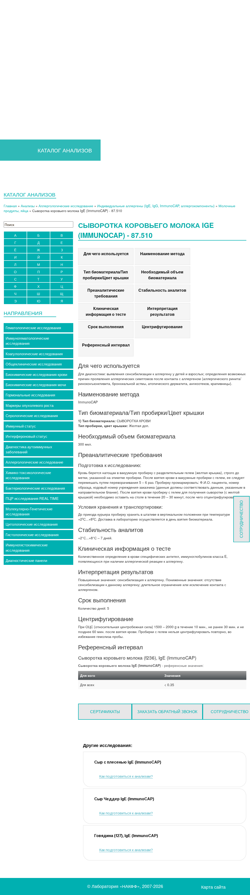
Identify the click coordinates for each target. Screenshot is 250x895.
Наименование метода (162, 253)
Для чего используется (105, 253)
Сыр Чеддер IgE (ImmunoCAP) (124, 799)
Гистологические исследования (32, 534)
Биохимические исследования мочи (36, 384)
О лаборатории (163, 63)
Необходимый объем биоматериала (162, 274)
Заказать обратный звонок (167, 711)
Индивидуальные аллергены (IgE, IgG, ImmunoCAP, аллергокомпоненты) (156, 205)
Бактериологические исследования (35, 488)
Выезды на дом (112, 78)
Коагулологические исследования (34, 353)
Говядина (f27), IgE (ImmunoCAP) (126, 836)
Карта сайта (213, 887)
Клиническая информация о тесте (106, 311)
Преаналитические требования (105, 293)
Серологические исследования (32, 415)
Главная (24, 63)
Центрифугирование (162, 326)
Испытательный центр (211, 63)
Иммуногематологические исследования (27, 341)
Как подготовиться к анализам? (126, 776)
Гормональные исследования (30, 394)
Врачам (46, 63)
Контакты (144, 78)
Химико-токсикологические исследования (28, 475)
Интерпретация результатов (162, 311)
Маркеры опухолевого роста (29, 405)
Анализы (28, 205)
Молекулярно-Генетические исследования (29, 511)
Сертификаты (105, 711)
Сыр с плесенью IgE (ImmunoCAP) (127, 762)
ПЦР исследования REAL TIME (32, 498)
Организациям (122, 63)
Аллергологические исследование (66, 205)
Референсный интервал (106, 345)
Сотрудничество (241, 519)
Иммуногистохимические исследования (27, 547)
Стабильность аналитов (162, 290)
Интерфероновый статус (26, 436)
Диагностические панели (26, 560)
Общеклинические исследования (34, 363)
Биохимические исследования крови (36, 374)
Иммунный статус (21, 426)
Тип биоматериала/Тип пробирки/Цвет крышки (106, 274)
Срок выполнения (106, 326)
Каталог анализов (83, 63)
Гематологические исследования (33, 327)
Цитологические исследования (32, 524)
